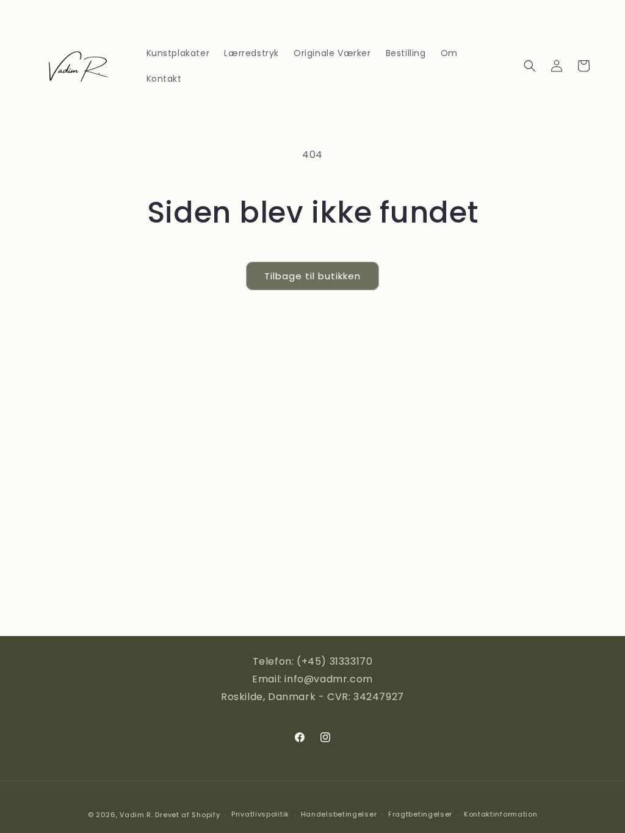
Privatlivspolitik (260, 814)
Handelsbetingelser (339, 814)
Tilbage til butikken (312, 276)
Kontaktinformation (501, 814)
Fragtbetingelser (420, 814)
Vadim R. (136, 815)
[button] (529, 65)
